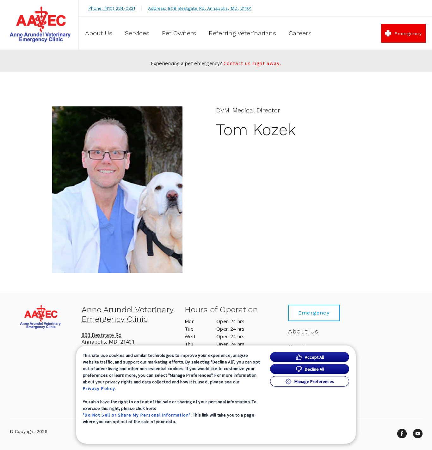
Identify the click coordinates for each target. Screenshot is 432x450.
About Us (98, 33)
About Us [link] (303, 331)
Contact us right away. (252, 63)
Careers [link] (300, 33)
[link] (40, 24)
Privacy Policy (99, 388)
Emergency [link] (408, 33)
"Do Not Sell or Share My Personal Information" (137, 415)
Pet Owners (179, 33)
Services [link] (137, 33)
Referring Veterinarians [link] (242, 33)
